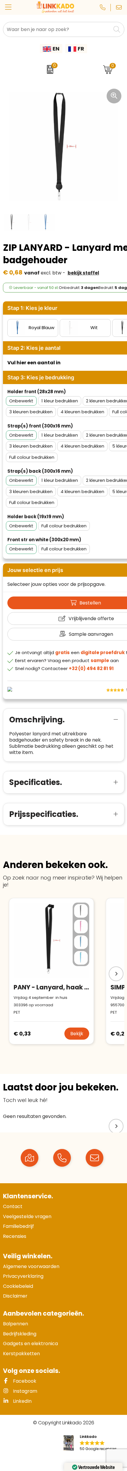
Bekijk (76, 1033)
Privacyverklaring (23, 1276)
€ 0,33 (22, 1033)
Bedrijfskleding (19, 1333)
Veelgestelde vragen (27, 1216)
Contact (12, 1206)
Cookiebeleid (18, 1286)
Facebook (24, 1381)
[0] (48, 69)
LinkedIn (22, 1401)
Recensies (14, 1236)
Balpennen (15, 1323)
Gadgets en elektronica (30, 1343)
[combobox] (57, 29)
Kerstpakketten (21, 1353)
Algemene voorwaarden (31, 1266)
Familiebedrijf (18, 1226)
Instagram (24, 1391)
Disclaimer (15, 1296)
